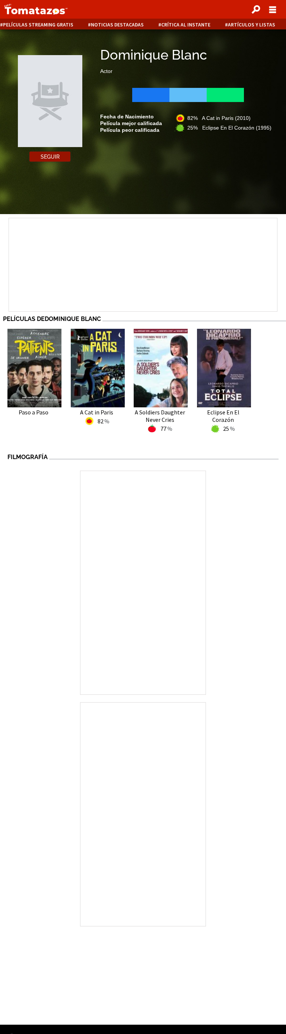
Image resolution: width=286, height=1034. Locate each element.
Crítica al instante (185, 25)
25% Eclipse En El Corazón (229, 128)
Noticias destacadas (117, 25)
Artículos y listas (251, 25)
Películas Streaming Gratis (38, 25)
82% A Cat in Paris (219, 118)
